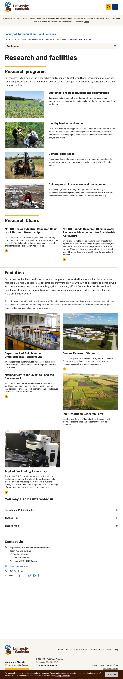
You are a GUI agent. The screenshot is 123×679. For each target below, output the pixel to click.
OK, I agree (111, 674)
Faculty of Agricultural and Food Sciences (30, 34)
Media (68, 649)
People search (80, 649)
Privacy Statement (62, 676)
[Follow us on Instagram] (29, 575)
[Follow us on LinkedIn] (39, 575)
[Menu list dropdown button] (115, 46)
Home (7, 39)
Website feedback (110, 668)
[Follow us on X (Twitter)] (19, 575)
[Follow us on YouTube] (34, 575)
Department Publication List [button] (20, 510)
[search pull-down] (108, 7)
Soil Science (61, 39)
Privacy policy (98, 665)
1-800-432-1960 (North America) (49, 659)
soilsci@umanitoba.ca (20, 566)
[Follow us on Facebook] (24, 575)
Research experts (96, 649)
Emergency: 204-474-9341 (47, 662)
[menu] (115, 7)
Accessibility (112, 649)
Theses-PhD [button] (11, 517)
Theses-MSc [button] (12, 525)
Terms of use (112, 665)
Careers (60, 649)
